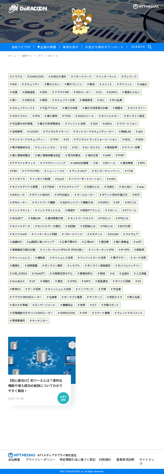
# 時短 (101, 273)
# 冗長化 (109, 186)
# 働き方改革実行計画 (95, 108)
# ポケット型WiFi (40, 194)
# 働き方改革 (70, 108)
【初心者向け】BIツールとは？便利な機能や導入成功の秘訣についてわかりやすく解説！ (35, 385)
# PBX (13, 171)
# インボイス (17, 178)
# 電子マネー (118, 257)
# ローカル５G (91, 147)
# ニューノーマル (54, 171)
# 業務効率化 (85, 273)
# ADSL (126, 139)
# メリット (106, 84)
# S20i (94, 123)
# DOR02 (112, 92)
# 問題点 (118, 108)
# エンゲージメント (44, 305)
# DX (66, 139)
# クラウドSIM (60, 92)
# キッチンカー (39, 320)
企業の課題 (46, 47)
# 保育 (81, 305)
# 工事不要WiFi (68, 241)
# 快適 (13, 92)
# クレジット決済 (75, 123)
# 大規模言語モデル (61, 273)
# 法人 (101, 100)
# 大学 (83, 313)
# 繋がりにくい (73, 84)
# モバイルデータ (20, 226)
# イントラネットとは (47, 210)
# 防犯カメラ (114, 297)
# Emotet (113, 234)
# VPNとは (122, 218)
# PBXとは (107, 226)
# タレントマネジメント (129, 313)
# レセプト (74, 265)
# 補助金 (40, 257)
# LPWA (72, 281)
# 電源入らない (131, 92)
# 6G (138, 281)
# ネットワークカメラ (80, 218)
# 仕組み (142, 84)
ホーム (12, 55)
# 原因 (43, 100)
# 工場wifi (88, 241)
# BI (96, 163)
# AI (112, 273)
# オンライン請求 (52, 265)
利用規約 (105, 459)
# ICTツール (129, 210)
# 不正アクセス (48, 108)
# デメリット (124, 84)
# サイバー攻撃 (131, 147)
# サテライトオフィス (22, 163)
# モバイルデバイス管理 (24, 186)
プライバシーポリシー (41, 459)
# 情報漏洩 (86, 100)
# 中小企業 (116, 100)
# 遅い (13, 100)
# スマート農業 (101, 313)
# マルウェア (130, 234)
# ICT (93, 305)
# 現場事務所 (17, 320)
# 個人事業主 (121, 241)
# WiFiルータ (17, 194)
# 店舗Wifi (16, 241)
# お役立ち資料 (57, 76)
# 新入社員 (133, 297)
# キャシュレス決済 (61, 257)
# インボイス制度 (40, 178)
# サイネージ (94, 297)
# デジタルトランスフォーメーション (95, 139)
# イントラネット (20, 210)
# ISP (117, 202)
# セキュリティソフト (22, 108)
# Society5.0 (17, 281)
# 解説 (91, 84)
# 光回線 (70, 226)
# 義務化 (15, 265)
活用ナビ (27, 55)
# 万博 (102, 289)
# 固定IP (70, 210)
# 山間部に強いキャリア (41, 241)
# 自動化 (45, 281)
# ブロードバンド (72, 234)
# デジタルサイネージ (56, 131)
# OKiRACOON (66, 313)
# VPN (36, 116)
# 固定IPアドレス (90, 210)
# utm (139, 131)
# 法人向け (125, 186)
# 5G (75, 147)
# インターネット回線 (44, 234)
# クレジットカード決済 (92, 257)
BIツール (53, 55)
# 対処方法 (28, 100)
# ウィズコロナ (78, 171)
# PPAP (120, 155)
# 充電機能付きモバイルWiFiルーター (31, 313)
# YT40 (129, 171)
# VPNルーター (18, 202)
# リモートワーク (81, 76)
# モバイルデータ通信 (47, 226)
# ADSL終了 (16, 218)
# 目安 (43, 92)
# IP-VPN (124, 249)
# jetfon (107, 123)
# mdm (111, 178)
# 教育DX (15, 289)
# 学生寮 (116, 289)
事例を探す (71, 47)
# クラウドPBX (31, 171)
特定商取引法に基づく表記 (77, 459)
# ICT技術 (48, 186)
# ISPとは (130, 202)
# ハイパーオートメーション (85, 178)
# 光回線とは (88, 226)
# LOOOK (33, 131)
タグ (40, 55)
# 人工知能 (140, 273)
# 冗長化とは (91, 186)
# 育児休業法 (73, 155)
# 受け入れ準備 (19, 305)
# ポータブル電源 (72, 297)
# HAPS (86, 281)
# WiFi (13, 84)
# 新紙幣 (139, 249)
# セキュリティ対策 (63, 100)
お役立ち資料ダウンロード (104, 47)
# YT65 (54, 139)
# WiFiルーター (82, 92)
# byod (59, 178)
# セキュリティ (31, 84)
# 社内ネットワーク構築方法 (76, 202)
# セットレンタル (45, 147)
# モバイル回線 (121, 281)
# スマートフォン (127, 123)
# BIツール (109, 163)
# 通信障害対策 (54, 218)
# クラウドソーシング (53, 163)
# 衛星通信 (101, 281)
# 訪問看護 (31, 265)
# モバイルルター (109, 116)
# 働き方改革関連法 (49, 123)
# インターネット (107, 76)
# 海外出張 (92, 155)
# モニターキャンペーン (106, 171)
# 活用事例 (16, 131)
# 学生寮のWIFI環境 (21, 123)
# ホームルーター (85, 194)
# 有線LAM (34, 218)
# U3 (99, 92)
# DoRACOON (36, 76)
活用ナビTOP (21, 47)
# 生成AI (124, 273)
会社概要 (14, 459)
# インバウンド (85, 289)
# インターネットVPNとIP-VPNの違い (62, 249)
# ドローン (111, 210)
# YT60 (66, 116)
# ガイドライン (136, 108)
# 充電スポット (110, 305)
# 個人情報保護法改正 (47, 155)
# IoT (32, 281)
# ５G (63, 147)
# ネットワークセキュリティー (27, 139)
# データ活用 (33, 289)
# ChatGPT (38, 273)
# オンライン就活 (134, 116)
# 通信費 (104, 241)
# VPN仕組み (62, 194)
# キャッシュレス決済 (58, 289)
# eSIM (107, 155)
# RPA (141, 163)
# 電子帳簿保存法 (20, 147)
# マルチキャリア (69, 186)
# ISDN (139, 139)
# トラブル (16, 76)
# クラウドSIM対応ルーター (26, 297)
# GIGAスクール (85, 116)
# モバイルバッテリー (128, 265)
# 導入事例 (51, 116)
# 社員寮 (52, 297)
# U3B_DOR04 (18, 273)
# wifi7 (138, 241)
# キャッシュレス (20, 257)
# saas (140, 186)
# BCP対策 (124, 226)
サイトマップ (146, 461)
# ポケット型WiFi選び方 (113, 194)
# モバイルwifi (18, 234)
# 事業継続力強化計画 (22, 249)
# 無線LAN (125, 131)
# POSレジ (104, 218)
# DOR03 (103, 202)
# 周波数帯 (111, 147)
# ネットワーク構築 (43, 202)
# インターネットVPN (101, 249)
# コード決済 (138, 257)
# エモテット (95, 234)
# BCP (136, 194)
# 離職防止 (66, 305)
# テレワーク (129, 76)
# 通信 (59, 281)
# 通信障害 (126, 163)
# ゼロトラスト (19, 116)
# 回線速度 (28, 92)
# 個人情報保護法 (20, 155)
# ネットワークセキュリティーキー (94, 131)
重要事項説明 (125, 459)
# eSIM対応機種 (79, 163)
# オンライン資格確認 (97, 265)
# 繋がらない (52, 84)
